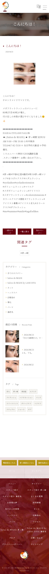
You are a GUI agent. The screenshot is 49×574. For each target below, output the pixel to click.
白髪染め (11, 297)
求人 (8, 391)
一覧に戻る (24, 231)
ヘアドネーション (26, 397)
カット (10, 287)
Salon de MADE (14, 278)
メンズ (38, 397)
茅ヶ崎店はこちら (27, 463)
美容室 (24, 391)
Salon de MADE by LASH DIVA (21, 282)
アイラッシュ (11, 397)
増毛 (9, 302)
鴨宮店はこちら (9, 463)
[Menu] (45, 6)
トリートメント (12, 403)
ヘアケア (38, 403)
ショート (21, 409)
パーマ (10, 307)
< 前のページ (9, 231)
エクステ (33, 391)
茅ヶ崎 (15, 391)
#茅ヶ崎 (24, 253)
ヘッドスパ (12, 292)
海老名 (10, 312)
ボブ (29, 409)
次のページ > (40, 231)
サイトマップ (37, 544)
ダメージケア (26, 403)
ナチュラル (11, 409)
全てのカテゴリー (15, 273)
